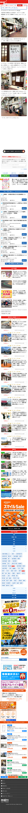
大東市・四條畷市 (12, 568)
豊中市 (21, 570)
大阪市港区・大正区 (6, 563)
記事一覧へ (14, 173)
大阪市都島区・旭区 (6, 558)
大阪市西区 (14, 561)
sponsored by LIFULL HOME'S (19, 722)
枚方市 (23, 573)
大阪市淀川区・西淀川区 (6, 556)
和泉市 (15, 580)
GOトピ (2, 5)
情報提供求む (4, 785)
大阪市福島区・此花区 (17, 556)
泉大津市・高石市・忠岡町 (7, 580)
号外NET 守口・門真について (7, 796)
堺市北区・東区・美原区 (6, 578)
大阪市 (13, 553)
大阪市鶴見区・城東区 (16, 558)
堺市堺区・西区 (15, 575)
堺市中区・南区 (16, 578)
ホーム (3, 780)
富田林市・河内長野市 (6, 583)
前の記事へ (6, 173)
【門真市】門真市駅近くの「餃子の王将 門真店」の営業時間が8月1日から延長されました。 (19, 375)
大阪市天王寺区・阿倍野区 (17, 563)
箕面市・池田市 (14, 570)
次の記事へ (22, 173)
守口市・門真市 (21, 568)
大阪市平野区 (4, 568)
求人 (15, 5)
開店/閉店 (19, 5)
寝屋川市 (18, 573)
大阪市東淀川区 (19, 553)
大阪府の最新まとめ (6, 553)
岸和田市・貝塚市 (22, 580)
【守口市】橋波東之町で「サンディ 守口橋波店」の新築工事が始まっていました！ (19, 440)
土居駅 (6, 311)
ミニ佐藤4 (8, 313)
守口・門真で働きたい (9, 191)
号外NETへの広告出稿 (6, 788)
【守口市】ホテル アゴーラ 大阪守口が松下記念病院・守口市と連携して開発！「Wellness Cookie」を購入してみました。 (19, 363)
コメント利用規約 (24, 169)
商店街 (2, 311)
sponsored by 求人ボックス (19, 191)
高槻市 (13, 573)
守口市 (9, 311)
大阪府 (19, 10)
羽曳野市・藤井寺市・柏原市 (7, 585)
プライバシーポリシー (6, 793)
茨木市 (7, 570)
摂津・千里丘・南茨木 (6, 573)
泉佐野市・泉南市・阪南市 (17, 583)
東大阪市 (3, 575)
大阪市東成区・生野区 (6, 561)
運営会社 (3, 783)
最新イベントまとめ (9, 5)
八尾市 (8, 575)
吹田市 (3, 570)
